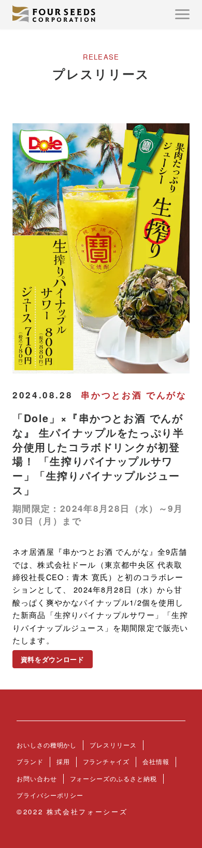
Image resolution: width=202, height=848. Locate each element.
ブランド (30, 761)
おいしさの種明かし (47, 745)
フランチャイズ (106, 761)
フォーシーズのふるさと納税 (113, 778)
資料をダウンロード (52, 659)
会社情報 (155, 761)
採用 (63, 761)
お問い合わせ (37, 778)
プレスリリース (113, 745)
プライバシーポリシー (50, 795)
